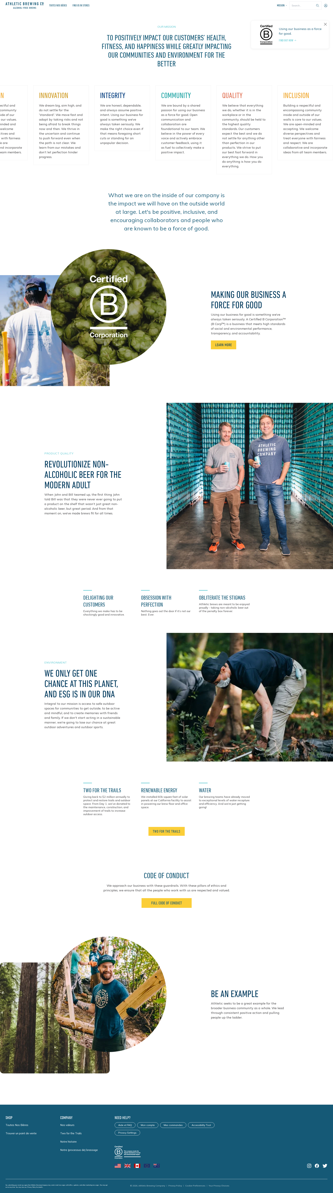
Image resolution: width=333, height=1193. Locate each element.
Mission (281, 5)
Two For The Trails (166, 831)
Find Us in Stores (80, 5)
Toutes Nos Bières (58, 5)
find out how (286, 40)
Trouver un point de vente (21, 1133)
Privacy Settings (127, 1132)
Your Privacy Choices (219, 1185)
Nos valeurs (67, 1125)
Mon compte (148, 1125)
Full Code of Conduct (166, 903)
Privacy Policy (31, 1187)
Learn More (223, 345)
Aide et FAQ (125, 1125)
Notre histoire (68, 1141)
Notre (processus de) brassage (79, 1150)
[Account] (325, 5)
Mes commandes (173, 1125)
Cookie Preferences (195, 1185)
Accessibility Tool (201, 1125)
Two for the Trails (71, 1133)
